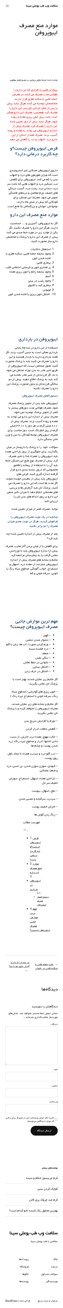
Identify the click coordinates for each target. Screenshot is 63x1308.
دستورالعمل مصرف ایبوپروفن (43, 901)
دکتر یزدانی (35, 80)
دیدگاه (54, 1024)
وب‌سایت (53, 1102)
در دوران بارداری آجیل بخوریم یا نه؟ (19, 964)
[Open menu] (7, 6)
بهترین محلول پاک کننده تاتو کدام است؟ (33, 1210)
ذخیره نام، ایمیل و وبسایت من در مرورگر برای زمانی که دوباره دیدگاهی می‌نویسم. (30, 1119)
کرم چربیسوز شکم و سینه (42, 1178)
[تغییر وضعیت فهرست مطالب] (25, 830)
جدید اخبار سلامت (18, 80)
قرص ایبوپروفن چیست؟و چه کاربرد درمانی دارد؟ (35, 849)
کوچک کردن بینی (47, 1189)
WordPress (11, 1301)
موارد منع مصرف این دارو (36, 868)
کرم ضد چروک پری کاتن (43, 1200)
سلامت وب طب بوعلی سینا (42, 5)
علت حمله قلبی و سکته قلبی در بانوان (46, 966)
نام (55, 1069)
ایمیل (54, 1086)
